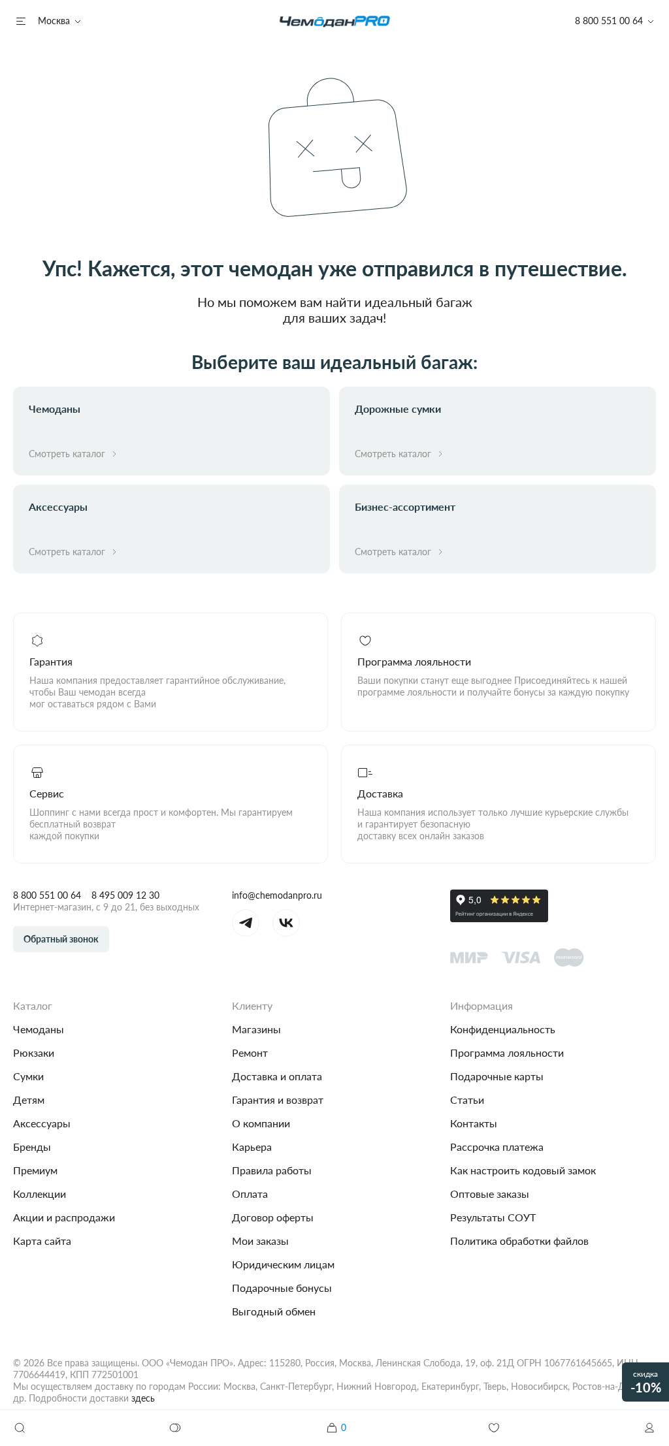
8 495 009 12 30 (125, 895)
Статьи (467, 1099)
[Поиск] (19, 1428)
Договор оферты (273, 1217)
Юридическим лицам (283, 1264)
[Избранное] (494, 1428)
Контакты (473, 1123)
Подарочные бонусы (282, 1287)
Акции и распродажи (64, 1217)
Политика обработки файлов (519, 1240)
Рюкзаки (33, 1052)
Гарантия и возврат (277, 1099)
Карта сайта (42, 1240)
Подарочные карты (497, 1076)
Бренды (32, 1146)
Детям (28, 1099)
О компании (261, 1123)
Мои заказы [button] (260, 1240)
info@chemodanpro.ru (277, 895)
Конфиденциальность (502, 1029)
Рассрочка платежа (497, 1146)
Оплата (250, 1193)
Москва (54, 20)
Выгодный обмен (274, 1311)
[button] (649, 1428)
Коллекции (39, 1193)
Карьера (252, 1146)
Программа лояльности (507, 1052)
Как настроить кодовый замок (523, 1170)
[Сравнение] (175, 1428)
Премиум (35, 1170)
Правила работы (272, 1170)
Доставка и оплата (277, 1076)
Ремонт (250, 1052)
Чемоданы (38, 1029)
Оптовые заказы (489, 1193)
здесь (143, 1398)
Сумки (28, 1076)
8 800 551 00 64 (47, 895)
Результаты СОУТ (493, 1217)
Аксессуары (42, 1123)
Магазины (256, 1029)
